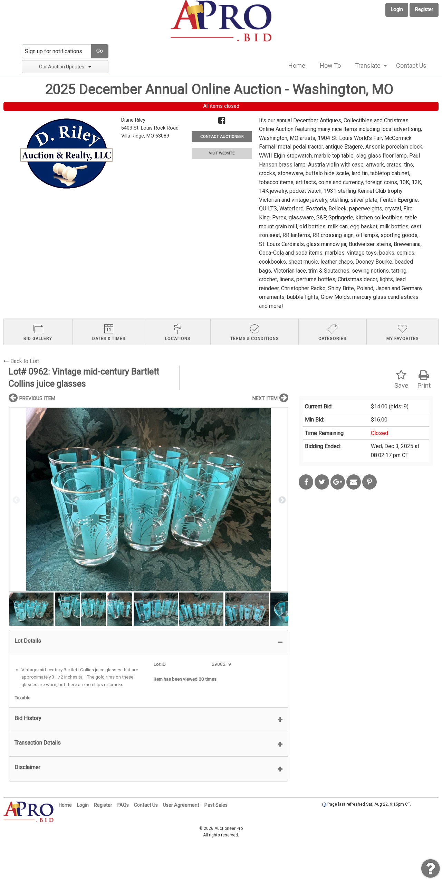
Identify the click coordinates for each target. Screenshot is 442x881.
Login (397, 9)
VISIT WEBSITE (221, 153)
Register (424, 9)
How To (330, 65)
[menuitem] (297, 66)
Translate (368, 65)
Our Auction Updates (61, 66)
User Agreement (181, 805)
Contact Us (411, 65)
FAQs (123, 805)
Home (296, 65)
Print (424, 385)
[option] (148, 499)
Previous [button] (15, 499)
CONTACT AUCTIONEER (221, 136)
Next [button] (281, 499)
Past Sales (216, 805)
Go (99, 51)
